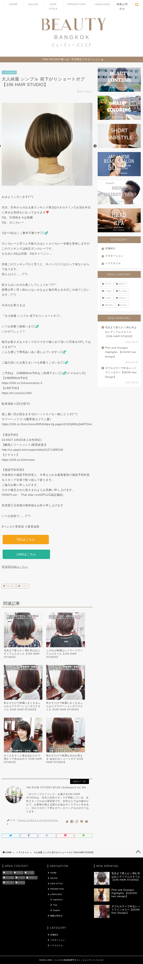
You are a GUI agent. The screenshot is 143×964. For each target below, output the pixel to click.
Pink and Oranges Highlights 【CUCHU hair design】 (121, 352)
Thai (55, 905)
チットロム (122, 291)
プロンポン (9, 586)
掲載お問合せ (122, 5)
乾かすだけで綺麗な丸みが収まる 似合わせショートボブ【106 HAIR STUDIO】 (64, 758)
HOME (13, 4)
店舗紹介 (110, 248)
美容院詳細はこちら (15, 566)
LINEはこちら (26, 554)
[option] (47, 146)
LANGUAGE (102, 4)
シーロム (107, 291)
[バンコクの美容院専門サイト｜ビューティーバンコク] (71, 48)
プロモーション (114, 256)
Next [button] (95, 146)
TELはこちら (26, 539)
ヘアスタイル (9, 72)
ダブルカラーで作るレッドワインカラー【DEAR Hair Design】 (121, 372)
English (56, 910)
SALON (33, 4)
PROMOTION (76, 4)
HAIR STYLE (53, 5)
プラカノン (122, 298)
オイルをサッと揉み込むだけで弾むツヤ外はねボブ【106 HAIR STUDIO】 (23, 758)
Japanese (58, 899)
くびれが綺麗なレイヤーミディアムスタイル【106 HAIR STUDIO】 (64, 653)
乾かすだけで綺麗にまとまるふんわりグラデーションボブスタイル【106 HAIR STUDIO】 (22, 706)
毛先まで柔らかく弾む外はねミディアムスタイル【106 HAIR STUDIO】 (22, 653)
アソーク (107, 284)
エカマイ (121, 284)
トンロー (24, 586)
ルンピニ (123, 305)
